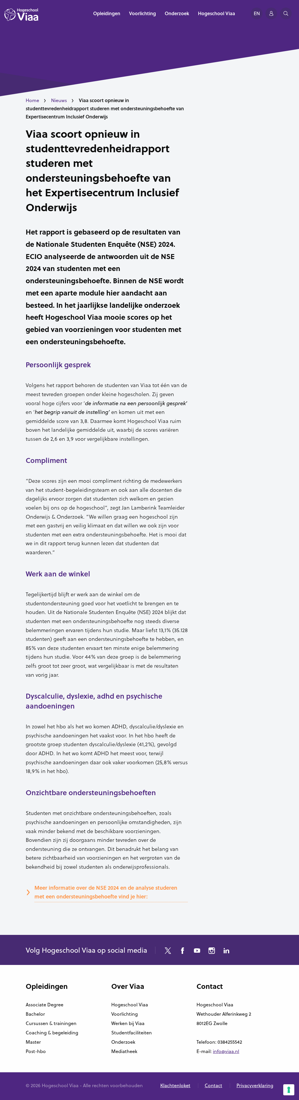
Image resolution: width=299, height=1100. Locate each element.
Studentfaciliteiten (131, 1032)
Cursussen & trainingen (51, 1023)
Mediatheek (124, 1051)
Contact (213, 1085)
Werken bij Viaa (128, 1023)
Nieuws (59, 100)
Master (33, 1042)
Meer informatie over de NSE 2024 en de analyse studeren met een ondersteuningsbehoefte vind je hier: (105, 892)
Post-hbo (36, 1051)
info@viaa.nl (226, 1051)
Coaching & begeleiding (52, 1032)
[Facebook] (182, 951)
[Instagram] (211, 951)
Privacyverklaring (255, 1085)
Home (32, 100)
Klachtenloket (175, 1085)
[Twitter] (168, 951)
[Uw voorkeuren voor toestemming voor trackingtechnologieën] (288, 1089)
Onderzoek (123, 1042)
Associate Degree (44, 1004)
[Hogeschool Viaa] (21, 17)
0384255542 (230, 1042)
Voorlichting (124, 1014)
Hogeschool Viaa (129, 1004)
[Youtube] (197, 951)
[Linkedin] (226, 951)
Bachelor (35, 1014)
